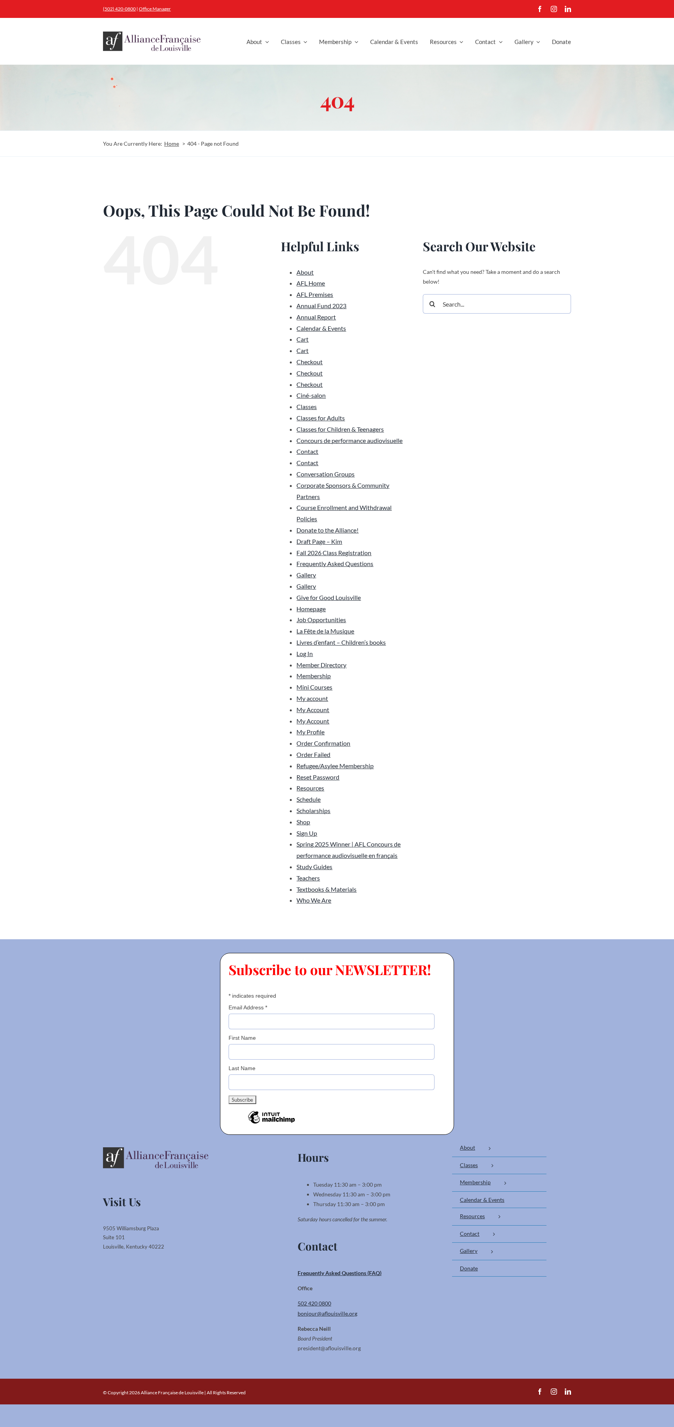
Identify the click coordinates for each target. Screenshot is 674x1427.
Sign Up (306, 833)
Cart (302, 339)
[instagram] (554, 9)
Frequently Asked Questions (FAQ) (339, 1273)
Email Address (248, 1007)
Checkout (309, 361)
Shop (303, 822)
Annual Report (316, 317)
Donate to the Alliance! (327, 530)
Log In (304, 653)
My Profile (310, 732)
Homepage (311, 608)
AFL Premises (314, 294)
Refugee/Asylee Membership (335, 765)
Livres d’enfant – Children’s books (341, 642)
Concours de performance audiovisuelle (349, 440)
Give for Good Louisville (328, 597)
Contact (307, 451)
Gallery (306, 575)
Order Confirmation (323, 743)
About (305, 272)
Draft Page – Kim (319, 541)
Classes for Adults (320, 418)
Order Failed (313, 754)
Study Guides (314, 866)
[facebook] (540, 9)
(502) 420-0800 (119, 9)
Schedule (308, 799)
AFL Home (310, 283)
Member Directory (321, 665)
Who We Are (313, 900)
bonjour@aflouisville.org (327, 1313)
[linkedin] (568, 9)
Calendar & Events (321, 328)
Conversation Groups (325, 474)
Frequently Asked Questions (334, 563)
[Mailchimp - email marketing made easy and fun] (271, 1123)
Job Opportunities (321, 619)
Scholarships (313, 810)
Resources (310, 788)
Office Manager (155, 9)
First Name (242, 1038)
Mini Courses (314, 687)
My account (312, 698)
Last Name (242, 1068)
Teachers (308, 878)
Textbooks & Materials (326, 889)
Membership (313, 675)
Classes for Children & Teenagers (340, 429)
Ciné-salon (311, 395)
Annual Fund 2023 (321, 305)
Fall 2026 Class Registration (333, 552)
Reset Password (317, 777)
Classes (306, 406)
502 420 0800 (314, 1303)
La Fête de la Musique (325, 631)
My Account (312, 709)
